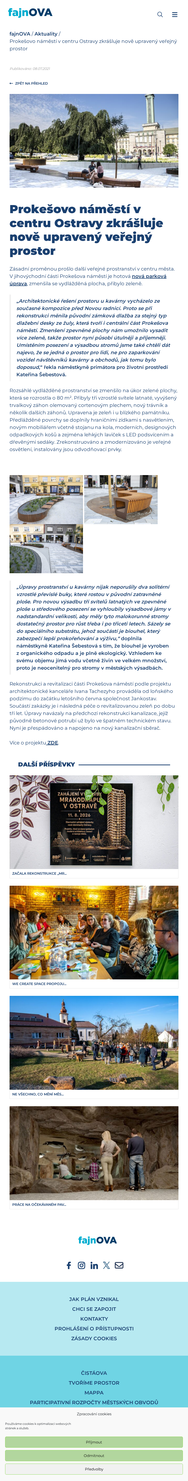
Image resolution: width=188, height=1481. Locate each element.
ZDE (52, 743)
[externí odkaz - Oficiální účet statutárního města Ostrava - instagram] (81, 1265)
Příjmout (94, 1442)
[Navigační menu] (174, 14)
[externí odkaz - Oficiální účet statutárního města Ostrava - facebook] (69, 1265)
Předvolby (94, 1469)
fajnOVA (20, 34)
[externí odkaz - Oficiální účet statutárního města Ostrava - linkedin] (94, 1265)
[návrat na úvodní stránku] (94, 1236)
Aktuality (46, 34)
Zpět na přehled (31, 83)
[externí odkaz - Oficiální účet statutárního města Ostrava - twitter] (106, 1265)
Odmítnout (94, 1455)
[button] (160, 14)
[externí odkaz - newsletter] (119, 1265)
